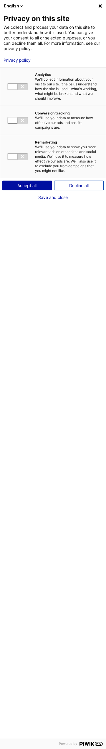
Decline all (79, 185)
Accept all (27, 185)
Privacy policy (17, 60)
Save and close (53, 197)
